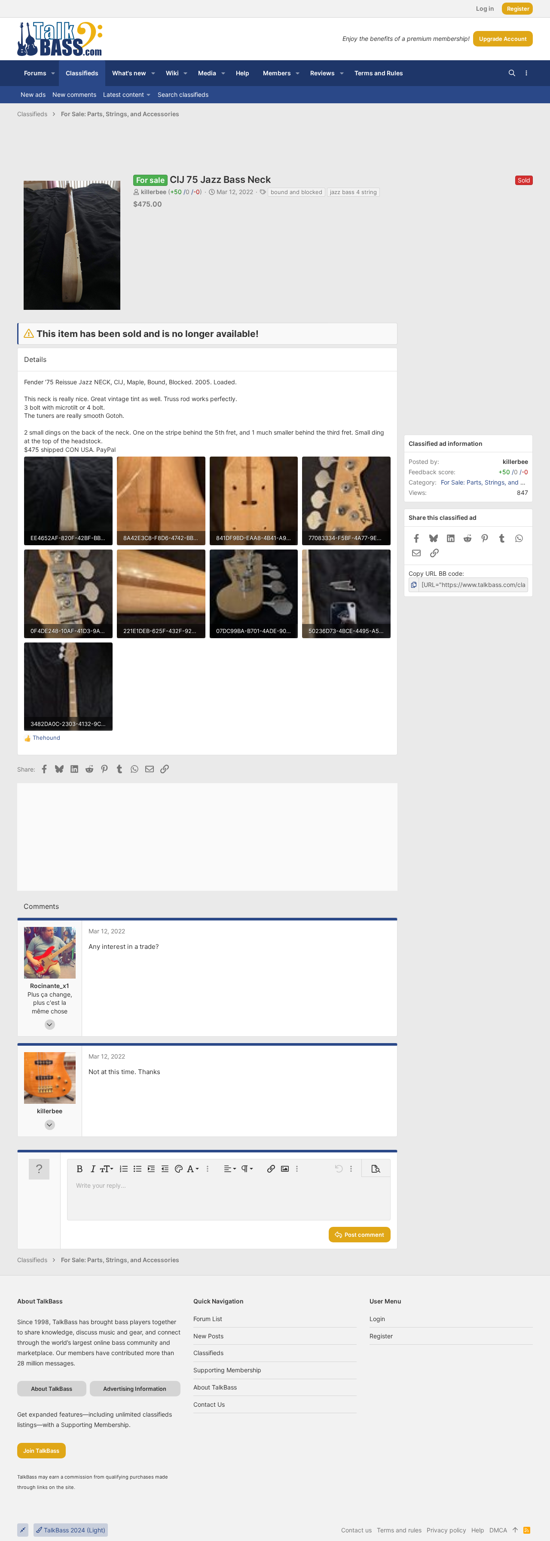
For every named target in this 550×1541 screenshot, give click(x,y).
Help (477, 1530)
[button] (53, 73)
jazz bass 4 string (353, 191)
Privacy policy (446, 1530)
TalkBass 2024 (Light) (73, 1530)
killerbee (153, 191)
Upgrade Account (503, 38)
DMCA (498, 1530)
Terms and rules (399, 1530)
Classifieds (208, 1352)
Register (381, 1336)
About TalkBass (215, 1387)
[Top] (515, 1530)
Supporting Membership (227, 1370)
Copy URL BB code (435, 573)
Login (377, 1318)
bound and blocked (296, 191)
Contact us (209, 1404)
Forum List (207, 1318)
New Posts (208, 1336)
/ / (185, 191)
